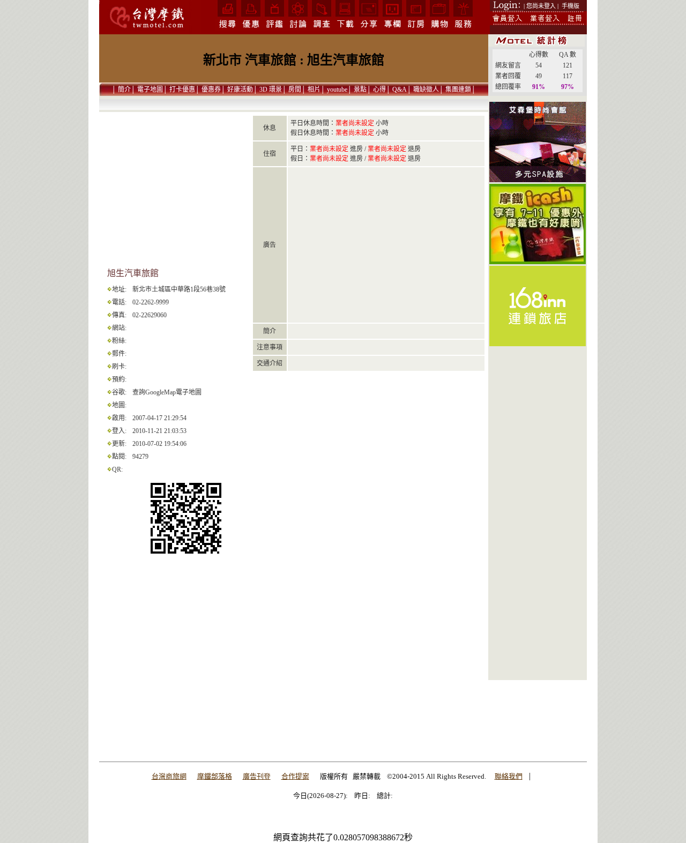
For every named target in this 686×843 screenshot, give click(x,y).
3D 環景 (270, 89)
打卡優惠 (182, 89)
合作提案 (295, 776)
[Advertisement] (537, 518)
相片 (314, 89)
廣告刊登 (257, 776)
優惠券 (211, 89)
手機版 (570, 6)
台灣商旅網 (169, 776)
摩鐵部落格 (214, 776)
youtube (337, 89)
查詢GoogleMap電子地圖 (167, 392)
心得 (379, 89)
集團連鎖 (458, 89)
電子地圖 (150, 89)
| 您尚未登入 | (541, 6)
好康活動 (240, 89)
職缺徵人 (426, 89)
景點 (360, 89)
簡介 (124, 89)
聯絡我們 (509, 776)
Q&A (399, 89)
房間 (294, 89)
